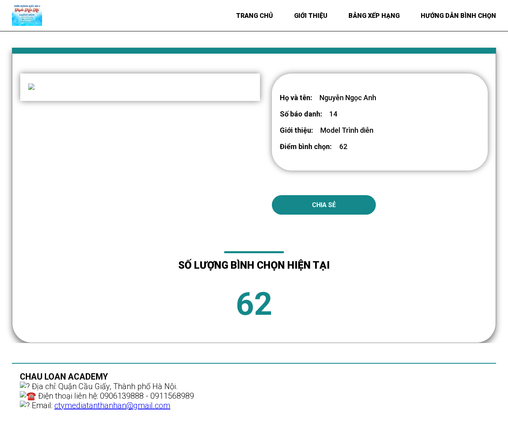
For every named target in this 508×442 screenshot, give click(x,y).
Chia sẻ (324, 205)
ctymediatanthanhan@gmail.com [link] (112, 405)
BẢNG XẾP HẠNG (374, 15)
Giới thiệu (310, 15)
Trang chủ (254, 15)
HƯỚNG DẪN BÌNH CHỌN (458, 15)
